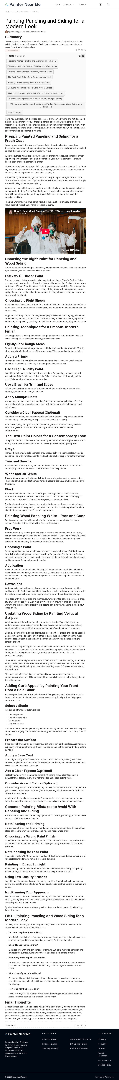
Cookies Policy (104, 1065)
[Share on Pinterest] (82, 50)
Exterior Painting (49, 1044)
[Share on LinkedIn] (85, 50)
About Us (102, 1044)
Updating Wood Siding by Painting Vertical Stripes (30, 88)
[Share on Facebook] (76, 50)
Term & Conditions (102, 1054)
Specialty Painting (50, 1048)
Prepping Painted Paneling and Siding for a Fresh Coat (32, 61)
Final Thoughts (14, 112)
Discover (68, 4)
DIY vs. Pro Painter (78, 1044)
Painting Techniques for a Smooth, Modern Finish (30, 72)
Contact (101, 1048)
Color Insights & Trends (80, 1039)
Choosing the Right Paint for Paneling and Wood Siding (32, 66)
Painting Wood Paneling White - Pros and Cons (29, 82)
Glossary (82, 4)
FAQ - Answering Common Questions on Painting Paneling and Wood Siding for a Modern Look (46, 105)
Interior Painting (49, 1039)
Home (57, 4)
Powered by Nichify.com (104, 1077)
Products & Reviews (79, 1048)
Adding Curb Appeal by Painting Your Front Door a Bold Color (36, 93)
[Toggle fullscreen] (108, 4)
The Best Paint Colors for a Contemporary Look (29, 77)
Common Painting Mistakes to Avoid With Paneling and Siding (35, 98)
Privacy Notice (104, 1060)
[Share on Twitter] (79, 50)
